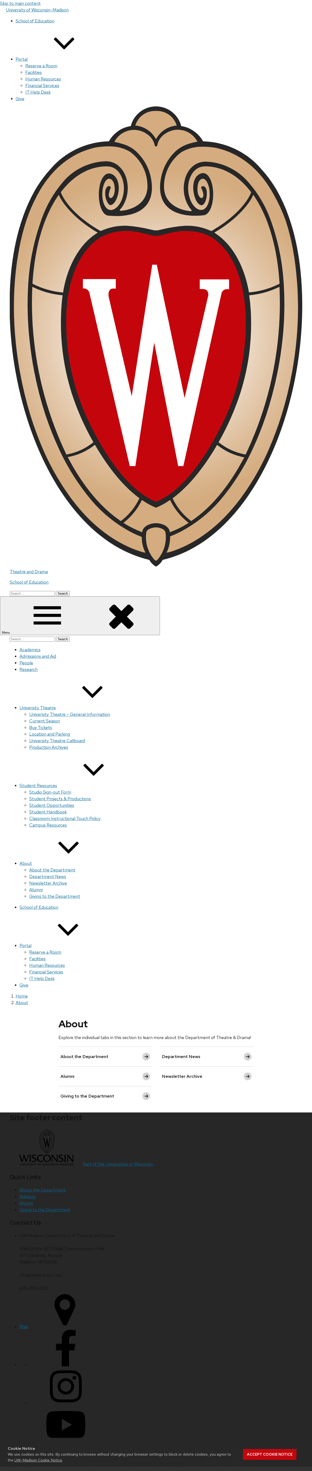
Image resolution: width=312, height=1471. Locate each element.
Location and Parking (49, 734)
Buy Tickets (40, 727)
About (26, 863)
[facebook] (65, 1365)
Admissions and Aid (38, 656)
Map (24, 1326)
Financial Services (42, 85)
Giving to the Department (54, 896)
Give (20, 98)
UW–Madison (37, 10)
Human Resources (43, 79)
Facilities (33, 72)
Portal (22, 59)
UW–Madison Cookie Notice (38, 1460)
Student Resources (38, 785)
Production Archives (48, 747)
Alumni (36, 889)
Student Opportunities (51, 805)
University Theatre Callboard (57, 740)
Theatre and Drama (29, 571)
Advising (27, 1196)
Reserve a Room (41, 66)
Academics (30, 649)
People (26, 663)
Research (29, 669)
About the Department (52, 870)
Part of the (118, 1164)
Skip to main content (20, 3)
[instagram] (65, 1403)
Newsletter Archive (48, 883)
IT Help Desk (38, 92)
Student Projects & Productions (60, 798)
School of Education (35, 21)
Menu (6, 632)
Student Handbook (48, 812)
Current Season (44, 721)
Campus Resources (48, 825)
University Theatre (38, 707)
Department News (47, 876)
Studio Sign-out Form (50, 792)
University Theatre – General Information (69, 714)
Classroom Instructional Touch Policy (64, 818)
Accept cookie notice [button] (269, 1454)
